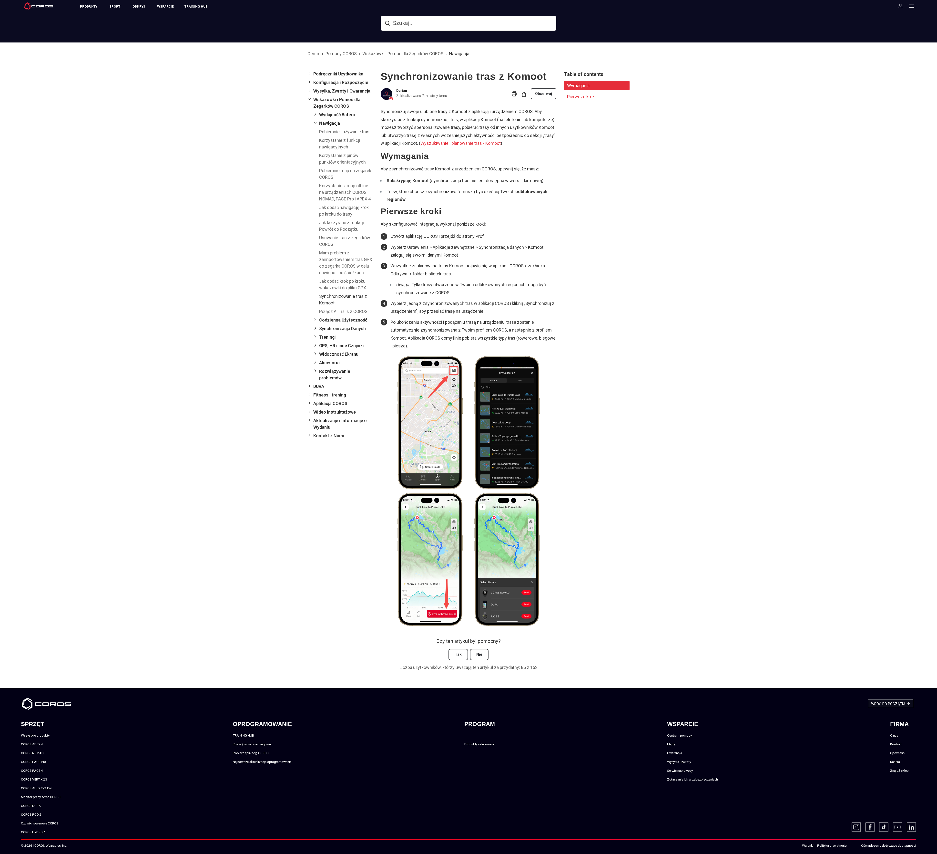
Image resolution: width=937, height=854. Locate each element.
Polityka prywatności (832, 845)
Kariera (895, 762)
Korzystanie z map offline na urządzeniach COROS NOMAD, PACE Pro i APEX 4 (345, 192)
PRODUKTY (88, 6)
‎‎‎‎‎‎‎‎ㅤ (852, 846)
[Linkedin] (911, 827)
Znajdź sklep (899, 770)
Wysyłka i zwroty (679, 762)
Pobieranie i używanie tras (344, 131)
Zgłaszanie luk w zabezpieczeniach (692, 779)
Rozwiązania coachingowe (252, 744)
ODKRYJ (138, 6)
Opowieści (897, 753)
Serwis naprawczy (680, 770)
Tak (458, 654)
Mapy (671, 744)
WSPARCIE (165, 6)
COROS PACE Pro (33, 762)
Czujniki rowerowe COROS (39, 823)
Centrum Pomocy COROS (332, 53)
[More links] (910, 6)
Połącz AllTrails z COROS (343, 311)
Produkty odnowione (479, 744)
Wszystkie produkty (35, 735)
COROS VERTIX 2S (34, 779)
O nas (894, 735)
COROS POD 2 (31, 814)
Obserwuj (543, 93)
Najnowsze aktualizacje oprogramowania (262, 762)
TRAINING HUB (196, 6)
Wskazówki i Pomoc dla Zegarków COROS (402, 53)
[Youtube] (897, 827)
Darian (401, 91)
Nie (479, 654)
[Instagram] (856, 827)
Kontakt (896, 744)
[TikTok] (883, 827)
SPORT (114, 6)
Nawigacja (459, 53)
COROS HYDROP (33, 832)
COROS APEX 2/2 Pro (36, 788)
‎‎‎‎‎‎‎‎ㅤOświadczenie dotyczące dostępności (888, 845)
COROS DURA (31, 806)
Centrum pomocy (679, 735)
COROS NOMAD (32, 753)
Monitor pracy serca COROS (41, 797)
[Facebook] (870, 827)
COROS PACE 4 (32, 770)
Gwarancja (674, 753)
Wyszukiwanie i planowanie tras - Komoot (460, 143)
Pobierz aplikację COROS (251, 753)
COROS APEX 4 (32, 744)
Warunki (808, 845)
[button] (340, 74)
